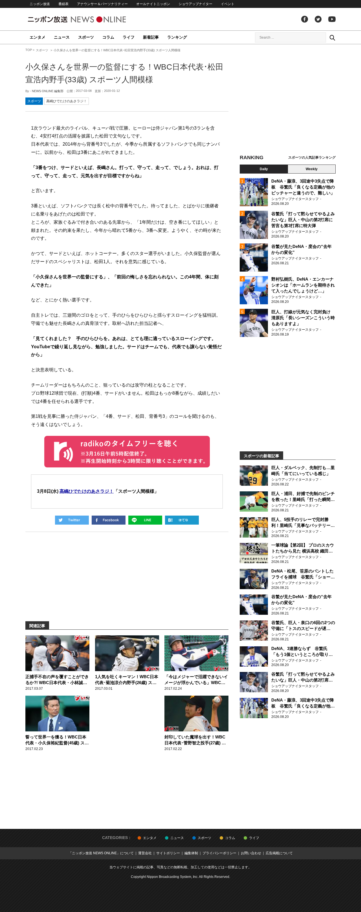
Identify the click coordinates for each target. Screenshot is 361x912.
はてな (182, 520)
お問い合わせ (251, 853)
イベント (227, 4)
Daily (264, 169)
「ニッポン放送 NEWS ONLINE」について (101, 853)
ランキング (177, 37)
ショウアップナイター (195, 4)
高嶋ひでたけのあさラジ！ (66, 101)
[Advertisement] (288, 100)
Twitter (318, 19)
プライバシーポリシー (219, 853)
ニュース (62, 37)
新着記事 (151, 37)
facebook (304, 19)
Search (332, 37)
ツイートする (72, 520)
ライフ (129, 37)
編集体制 (191, 853)
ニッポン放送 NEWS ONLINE (87, 19)
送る (145, 520)
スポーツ (86, 37)
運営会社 (145, 853)
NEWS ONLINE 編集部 (47, 91)
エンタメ (37, 37)
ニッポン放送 (40, 4)
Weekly (312, 169)
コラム (108, 37)
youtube (332, 19)
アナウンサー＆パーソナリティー (102, 4)
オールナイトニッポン (153, 4)
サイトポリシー (168, 853)
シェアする (109, 520)
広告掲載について (279, 853)
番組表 (63, 4)
